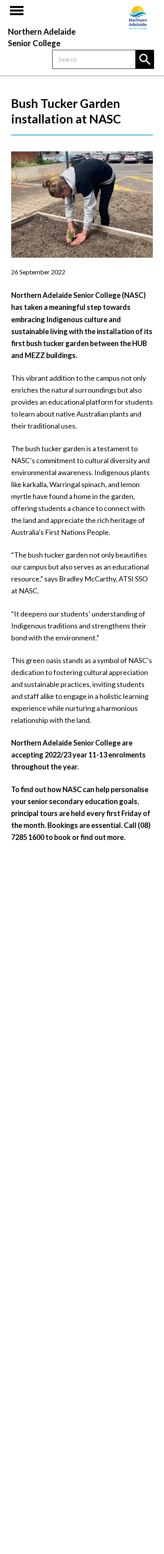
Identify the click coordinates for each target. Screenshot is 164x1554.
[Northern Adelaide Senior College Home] (137, 18)
